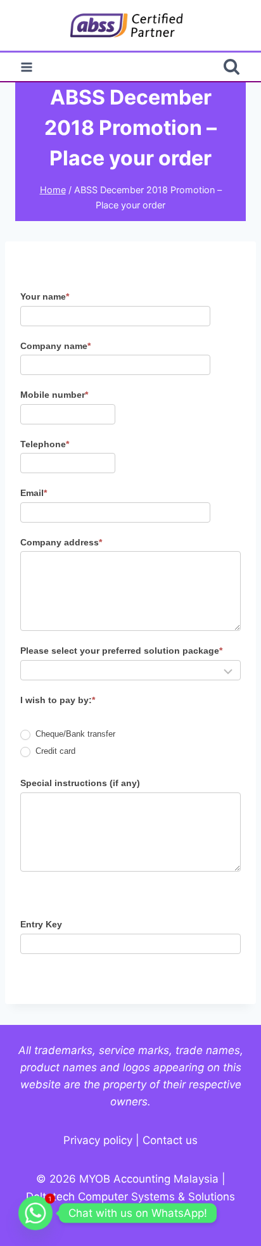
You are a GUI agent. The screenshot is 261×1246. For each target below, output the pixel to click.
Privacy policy (97, 1140)
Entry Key (41, 924)
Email (33, 493)
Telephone (44, 444)
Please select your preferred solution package (121, 650)
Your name (44, 296)
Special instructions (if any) (80, 783)
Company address (61, 542)
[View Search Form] (231, 67)
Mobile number (54, 395)
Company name (55, 346)
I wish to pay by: (57, 700)
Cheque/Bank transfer (74, 734)
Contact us (170, 1140)
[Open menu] (27, 67)
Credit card (54, 751)
